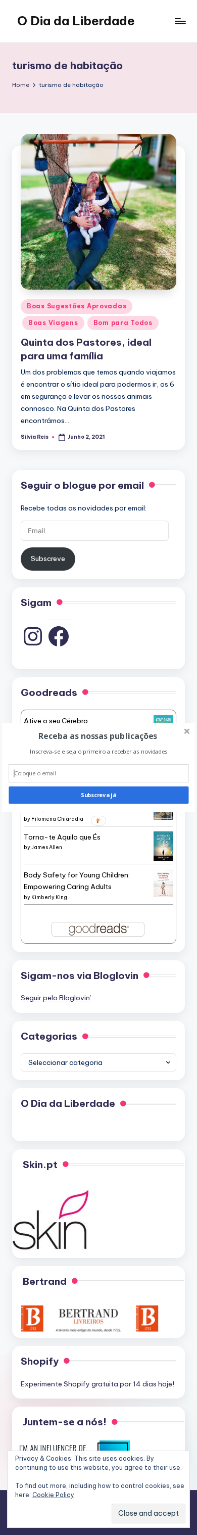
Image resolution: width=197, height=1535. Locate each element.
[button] (97, 735)
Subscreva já (98, 795)
